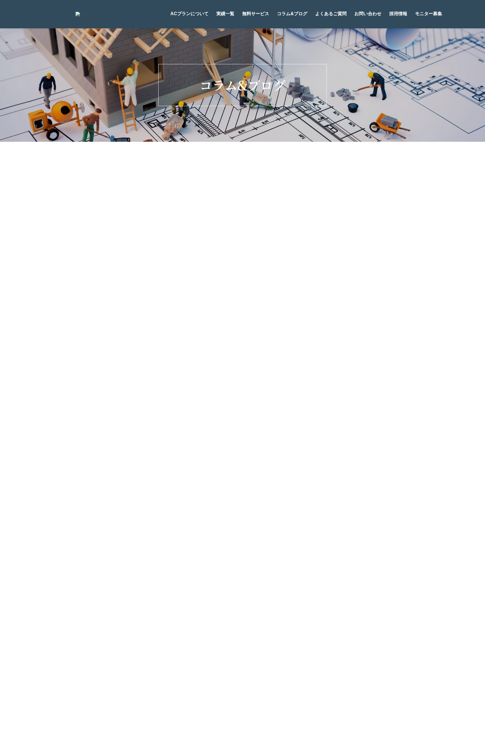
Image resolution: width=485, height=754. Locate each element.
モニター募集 (428, 13)
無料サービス (255, 13)
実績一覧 (225, 13)
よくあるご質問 (331, 13)
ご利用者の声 (250, 693)
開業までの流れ (307, 682)
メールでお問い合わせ (247, 648)
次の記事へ (248, 448)
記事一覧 (278, 380)
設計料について (262, 682)
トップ (136, 682)
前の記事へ (138, 448)
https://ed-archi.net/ (182, 414)
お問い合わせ (367, 13)
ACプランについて (189, 13)
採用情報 (398, 13)
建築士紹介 (221, 682)
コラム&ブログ (292, 13)
